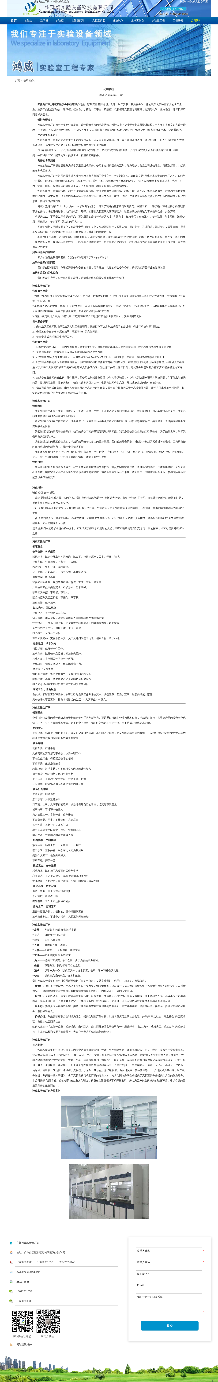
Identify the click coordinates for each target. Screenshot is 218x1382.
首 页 (17, 80)
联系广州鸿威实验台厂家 (194, 1)
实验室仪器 (98, 20)
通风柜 (44, 20)
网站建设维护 (24, 1344)
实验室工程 (158, 20)
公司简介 (28, 80)
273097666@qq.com (28, 1272)
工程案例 (178, 20)
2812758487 (23, 1281)
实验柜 (60, 20)
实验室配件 (77, 20)
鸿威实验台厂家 (114, 95)
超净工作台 (137, 20)
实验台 (28, 20)
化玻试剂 (118, 20)
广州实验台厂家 (40, 1)
